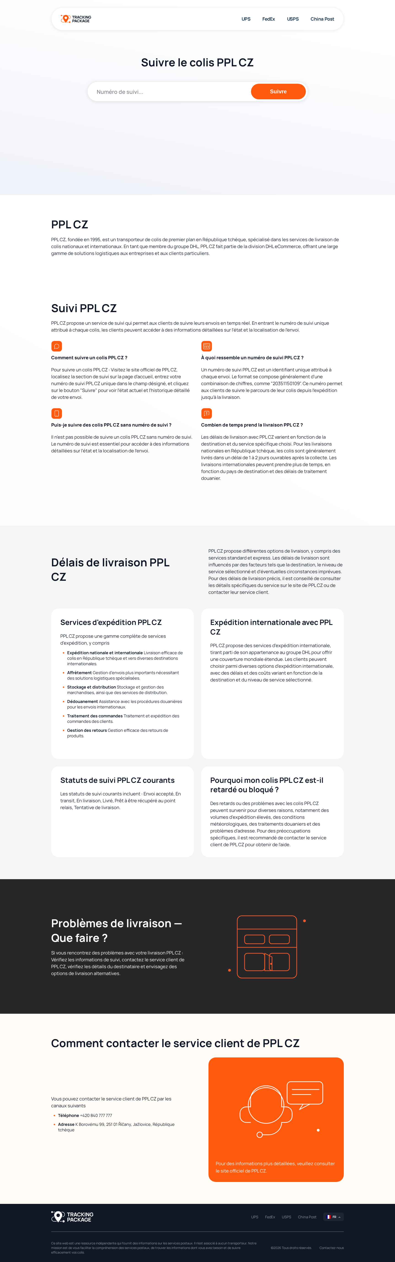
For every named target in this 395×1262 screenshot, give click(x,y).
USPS (293, 19)
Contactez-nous (332, 1248)
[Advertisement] (197, 140)
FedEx (268, 19)
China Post (322, 19)
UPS (246, 19)
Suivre (278, 91)
